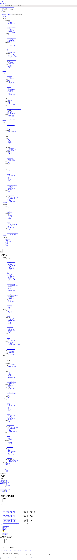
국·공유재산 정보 (3, 489)
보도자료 (8, 174)
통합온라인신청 (7, 239)
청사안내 (8, 437)
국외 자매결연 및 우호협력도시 (12, 234)
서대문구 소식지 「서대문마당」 (13, 197)
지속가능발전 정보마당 (11, 159)
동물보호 (6, 245)
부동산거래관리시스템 (11, 41)
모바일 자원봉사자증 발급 (11, 38)
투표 (7, 128)
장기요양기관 (9, 230)
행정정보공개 (2, 482)
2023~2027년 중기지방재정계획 (9, 515)
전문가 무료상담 (10, 62)
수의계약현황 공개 (10, 116)
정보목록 (8, 321)
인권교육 (8, 143)
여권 (7, 44)
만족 (5, 540)
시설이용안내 (9, 211)
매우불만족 (6, 543)
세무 (7, 43)
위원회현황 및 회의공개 (11, 89)
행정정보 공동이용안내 (11, 23)
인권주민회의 (9, 142)
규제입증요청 (9, 66)
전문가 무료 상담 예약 (11, 63)
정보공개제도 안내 (10, 82)
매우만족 (5, 539)
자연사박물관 (11, 7)
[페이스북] (4, 557)
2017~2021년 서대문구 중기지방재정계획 (11, 523)
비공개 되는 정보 (10, 83)
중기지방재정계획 (10, 100)
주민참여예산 (9, 131)
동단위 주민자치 (10, 367)
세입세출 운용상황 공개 (11, 94)
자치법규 (8, 80)
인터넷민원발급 (10, 35)
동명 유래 (8, 217)
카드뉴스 (8, 173)
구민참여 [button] (4, 120)
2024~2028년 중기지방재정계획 (9, 513)
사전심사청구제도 (10, 24)
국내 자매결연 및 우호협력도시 (12, 233)
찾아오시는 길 (9, 212)
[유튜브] (19, 557)
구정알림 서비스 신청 (11, 175)
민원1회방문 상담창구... (11, 27)
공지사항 (8, 170)
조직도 (8, 207)
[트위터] (12, 557)
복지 (5, 244)
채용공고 (8, 184)
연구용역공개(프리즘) (11, 354)
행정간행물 (9, 200)
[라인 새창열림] (5, 528)
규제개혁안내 (9, 67)
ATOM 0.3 (2, 551)
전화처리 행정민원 (10, 30)
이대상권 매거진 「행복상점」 (12, 201)
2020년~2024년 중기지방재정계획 (9, 519)
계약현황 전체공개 (10, 115)
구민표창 (8, 191)
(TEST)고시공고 (10, 181)
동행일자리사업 (10, 187)
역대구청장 (9, 218)
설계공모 (8, 180)
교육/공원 (6, 242)
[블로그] (35, 557)
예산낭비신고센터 (10, 297)
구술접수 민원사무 (10, 29)
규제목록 (8, 68)
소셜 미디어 (9, 199)
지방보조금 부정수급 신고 (11, 60)
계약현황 (2, 490)
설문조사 (8, 129)
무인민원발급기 (10, 275)
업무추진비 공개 (10, 90)
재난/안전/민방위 (8, 241)
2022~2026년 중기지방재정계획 (9, 516)
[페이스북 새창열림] (6, 526)
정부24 (8, 34)
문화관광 (7, 7)
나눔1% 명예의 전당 (10, 195)
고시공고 (8, 177)
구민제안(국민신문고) (11, 125)
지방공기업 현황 (10, 343)
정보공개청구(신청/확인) (11, 84)
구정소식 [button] (4, 165)
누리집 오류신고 (24, 550)
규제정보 (8, 308)
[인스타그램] (27, 557)
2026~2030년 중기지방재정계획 (9, 511)
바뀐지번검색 (9, 286)
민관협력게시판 (10, 152)
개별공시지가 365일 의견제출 (12, 46)
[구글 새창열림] (5, 529)
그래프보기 (6, 545)
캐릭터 (8, 226)
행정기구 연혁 (9, 216)
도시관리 (6, 243)
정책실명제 (9, 92)
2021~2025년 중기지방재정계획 (9, 517)
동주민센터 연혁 (10, 219)
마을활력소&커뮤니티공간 (12, 133)
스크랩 (7, 534)
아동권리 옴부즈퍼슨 (10, 148)
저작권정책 (19, 550)
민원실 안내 (9, 21)
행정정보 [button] (4, 71)
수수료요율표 (9, 31)
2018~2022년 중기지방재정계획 (9, 521)
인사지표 (8, 332)
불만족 (5, 542)
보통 (5, 541)
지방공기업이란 (10, 106)
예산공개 (2, 483)
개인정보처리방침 (3, 550)
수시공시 (8, 103)
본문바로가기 (2, 1)
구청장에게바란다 (10, 56)
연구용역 (2, 491)
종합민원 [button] (4, 16)
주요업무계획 (9, 76)
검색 (3, 502)
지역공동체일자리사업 (11, 188)
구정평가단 (9, 126)
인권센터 (8, 139)
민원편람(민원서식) (10, 40)
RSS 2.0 (5, 551)
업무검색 (8, 208)
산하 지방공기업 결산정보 (12, 109)
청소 (7, 51)
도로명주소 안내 (10, 224)
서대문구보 (9, 179)
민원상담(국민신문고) (11, 54)
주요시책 (2, 480)
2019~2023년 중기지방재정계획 (9, 520)
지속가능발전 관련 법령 (11, 160)
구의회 (4, 7)
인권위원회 (9, 141)
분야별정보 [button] (5, 235)
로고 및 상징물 (9, 225)
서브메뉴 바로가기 (3, 3)
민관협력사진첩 (10, 153)
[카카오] (42, 557)
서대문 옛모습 (9, 215)
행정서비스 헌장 (10, 22)
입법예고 (8, 178)
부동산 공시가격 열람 (11, 45)
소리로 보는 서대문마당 (11, 198)
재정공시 (8, 102)
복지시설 (8, 229)
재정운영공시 (2, 486)
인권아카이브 (9, 146)
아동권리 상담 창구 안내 (11, 149)
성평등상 (8, 192)
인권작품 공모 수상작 (11, 377)
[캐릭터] (49, 557)
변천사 (8, 214)
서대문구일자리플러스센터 (12, 185)
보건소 (1, 7)
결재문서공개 (9, 88)
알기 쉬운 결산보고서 (11, 104)
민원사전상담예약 (10, 264)
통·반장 (8, 162)
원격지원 (29, 550)
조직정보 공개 (9, 95)
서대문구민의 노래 (10, 227)
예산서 (8, 99)
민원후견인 (9, 28)
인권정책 (8, 140)
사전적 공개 (9, 87)
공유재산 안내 (9, 112)
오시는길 (9, 550)
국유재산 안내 (9, 111)
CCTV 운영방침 (14, 550)
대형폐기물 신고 (10, 39)
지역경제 (6, 240)
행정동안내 (9, 223)
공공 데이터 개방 (10, 91)
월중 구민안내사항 (10, 78)
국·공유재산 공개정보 (11, 113)
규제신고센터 (9, 65)
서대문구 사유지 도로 (11, 52)
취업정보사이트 (10, 186)
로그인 (1, 10)
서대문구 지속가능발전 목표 (12, 157)
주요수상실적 (9, 77)
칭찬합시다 (9, 137)
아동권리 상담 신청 (10, 150)
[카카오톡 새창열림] (3, 531)
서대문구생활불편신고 (11, 55)
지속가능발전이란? (10, 388)
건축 (7, 49)
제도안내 (8, 164)
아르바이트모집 (10, 189)
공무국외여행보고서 (10, 93)
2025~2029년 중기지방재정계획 (9, 512)
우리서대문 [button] (5, 202)
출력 (7, 533)
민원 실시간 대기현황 (11, 32)
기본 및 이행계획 (10, 158)
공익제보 (8, 57)
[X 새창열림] (5, 527)
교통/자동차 (9, 50)
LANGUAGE (5, 13)
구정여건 (8, 222)
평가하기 (2, 545)
